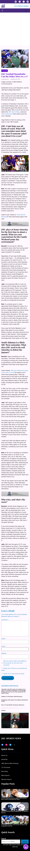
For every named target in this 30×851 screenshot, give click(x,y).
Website (3, 653)
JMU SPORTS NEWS (11, 738)
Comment (5, 620)
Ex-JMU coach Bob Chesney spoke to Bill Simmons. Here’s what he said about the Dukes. (14, 798)
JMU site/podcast (7, 114)
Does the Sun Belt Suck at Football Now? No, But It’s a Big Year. (14, 812)
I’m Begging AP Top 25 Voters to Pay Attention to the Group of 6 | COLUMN (14, 825)
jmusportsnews (5, 79)
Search (3, 838)
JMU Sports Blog (13, 112)
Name (3, 638)
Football (4, 71)
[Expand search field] (26, 10)
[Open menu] (2, 11)
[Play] (15, 721)
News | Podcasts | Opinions (21, 6)
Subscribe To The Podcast (9, 685)
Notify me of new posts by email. (13, 673)
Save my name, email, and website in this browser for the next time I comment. (15, 663)
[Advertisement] (15, 30)
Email (3, 646)
